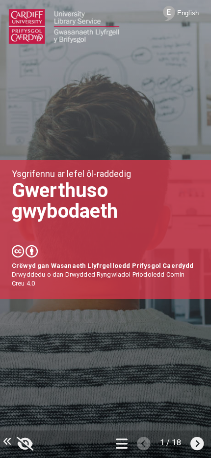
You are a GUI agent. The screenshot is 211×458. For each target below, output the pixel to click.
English (187, 13)
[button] (25, 442)
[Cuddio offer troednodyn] (6, 441)
